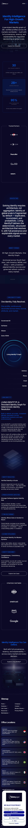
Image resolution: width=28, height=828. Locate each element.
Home (3, 704)
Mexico (4, 770)
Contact (17, 706)
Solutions (3, 706)
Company (17, 704)
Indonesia (4, 729)
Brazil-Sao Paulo (6, 760)
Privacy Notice (19, 710)
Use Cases (4, 708)
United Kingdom (6, 750)
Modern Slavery (19, 708)
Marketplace (4, 713)
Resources (4, 710)
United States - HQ (6, 740)
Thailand (4, 780)
